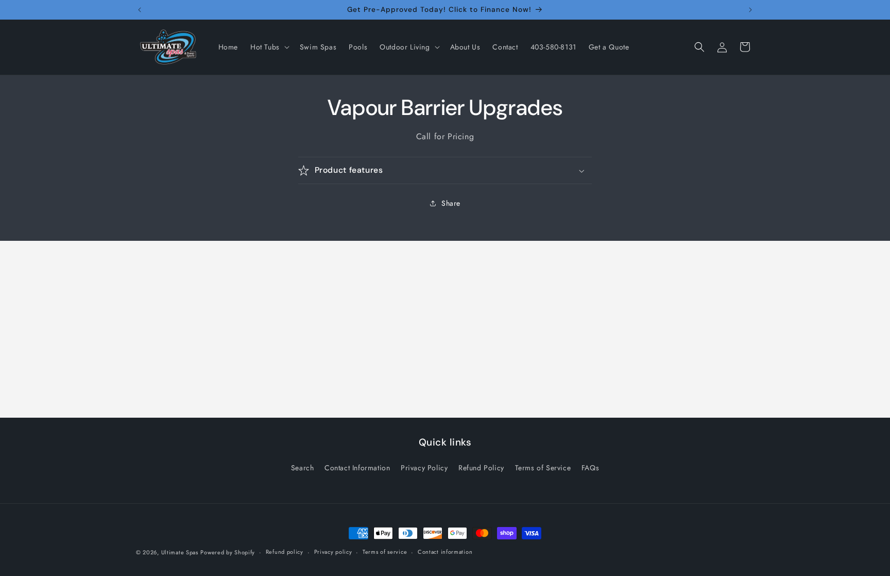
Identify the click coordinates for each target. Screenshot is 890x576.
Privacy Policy (424, 468)
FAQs (590, 468)
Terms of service (385, 552)
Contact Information (357, 468)
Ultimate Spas (179, 552)
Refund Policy (481, 468)
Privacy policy (333, 552)
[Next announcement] (750, 10)
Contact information (445, 552)
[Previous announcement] (139, 10)
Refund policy (284, 552)
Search (302, 468)
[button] (269, 47)
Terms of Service (543, 468)
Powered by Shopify (227, 552)
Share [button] (450, 203)
